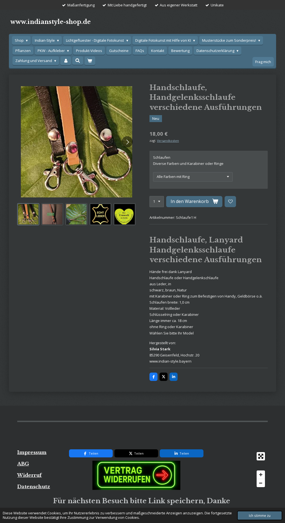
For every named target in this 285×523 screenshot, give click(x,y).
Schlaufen (161, 157)
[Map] (239, 469)
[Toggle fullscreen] (261, 456)
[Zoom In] (261, 474)
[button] (28, 214)
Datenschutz (33, 487)
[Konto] (65, 60)
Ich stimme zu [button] (260, 515)
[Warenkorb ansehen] (90, 60)
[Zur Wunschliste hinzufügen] (230, 201)
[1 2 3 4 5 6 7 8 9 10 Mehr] (156, 201)
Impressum (31, 452)
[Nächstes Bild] (127, 141)
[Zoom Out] (261, 483)
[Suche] (77, 60)
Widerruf (29, 475)
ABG (23, 464)
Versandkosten (168, 140)
